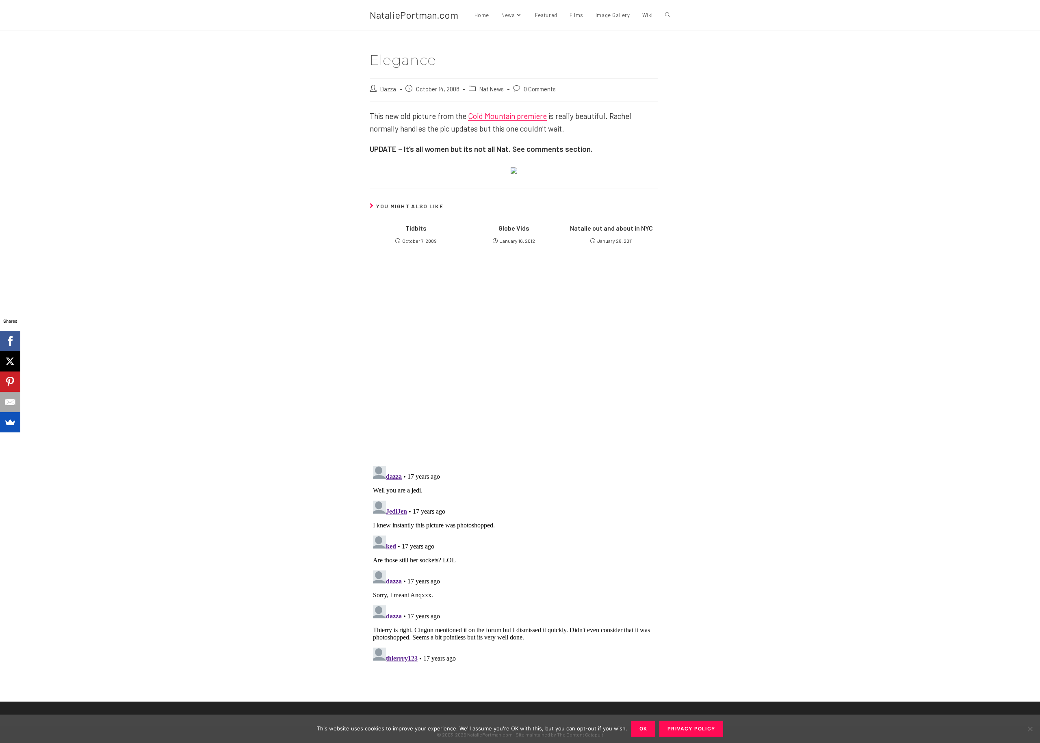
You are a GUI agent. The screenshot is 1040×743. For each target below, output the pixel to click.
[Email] (10, 402)
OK (643, 729)
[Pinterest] (10, 382)
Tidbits (416, 228)
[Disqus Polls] (514, 360)
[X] (10, 361)
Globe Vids (513, 228)
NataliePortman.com (414, 15)
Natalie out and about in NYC (611, 228)
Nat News (491, 89)
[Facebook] (10, 341)
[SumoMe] (10, 422)
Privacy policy (691, 729)
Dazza (388, 89)
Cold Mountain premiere (507, 116)
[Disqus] (514, 563)
